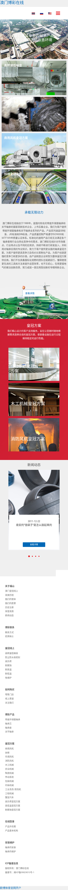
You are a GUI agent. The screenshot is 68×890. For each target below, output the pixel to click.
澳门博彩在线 (12, 2)
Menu (58, 13)
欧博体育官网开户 (10, 888)
